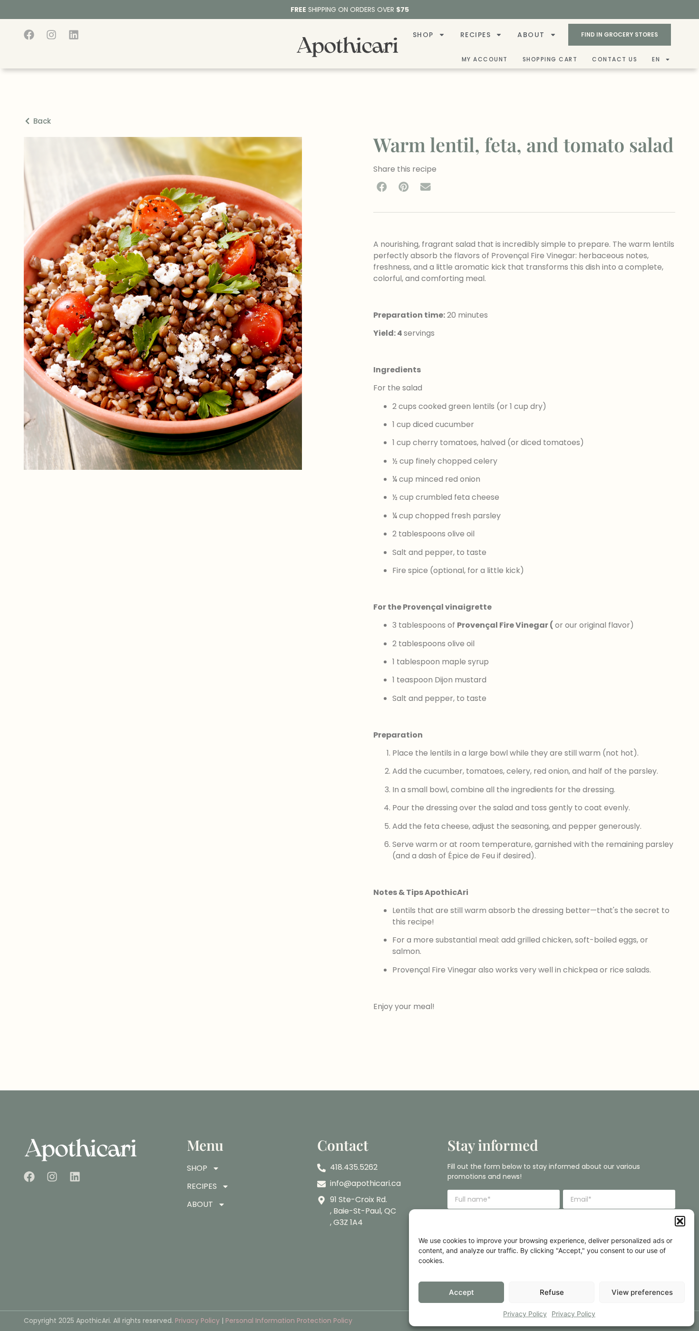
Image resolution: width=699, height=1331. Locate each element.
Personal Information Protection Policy (288, 1320)
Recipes (475, 34)
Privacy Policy (525, 1314)
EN (656, 59)
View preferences (642, 1292)
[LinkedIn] (73, 34)
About (531, 34)
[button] (680, 1221)
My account (485, 59)
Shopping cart (550, 59)
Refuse (552, 1292)
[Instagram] (51, 34)
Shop (423, 34)
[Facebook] (29, 34)
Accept (461, 1292)
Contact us (614, 59)
